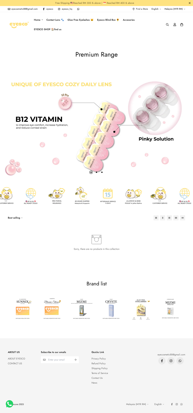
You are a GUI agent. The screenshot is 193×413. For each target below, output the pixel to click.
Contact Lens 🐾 (55, 20)
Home (37, 20)
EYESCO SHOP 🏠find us (47, 29)
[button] (181, 24)
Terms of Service (100, 373)
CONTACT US (15, 363)
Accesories (129, 20)
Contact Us (97, 378)
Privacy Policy (99, 358)
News (94, 382)
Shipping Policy (100, 368)
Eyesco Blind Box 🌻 (108, 20)
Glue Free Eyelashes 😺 (80, 20)
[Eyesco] (19, 24)
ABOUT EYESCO (16, 358)
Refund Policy (99, 363)
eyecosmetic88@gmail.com (171, 354)
